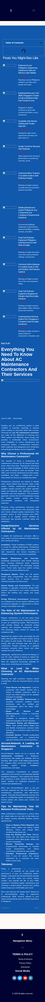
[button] (33, 10)
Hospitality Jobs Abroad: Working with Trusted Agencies (27, 123)
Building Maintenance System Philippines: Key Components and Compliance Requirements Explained (28, 213)
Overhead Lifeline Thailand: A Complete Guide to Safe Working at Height (29, 175)
